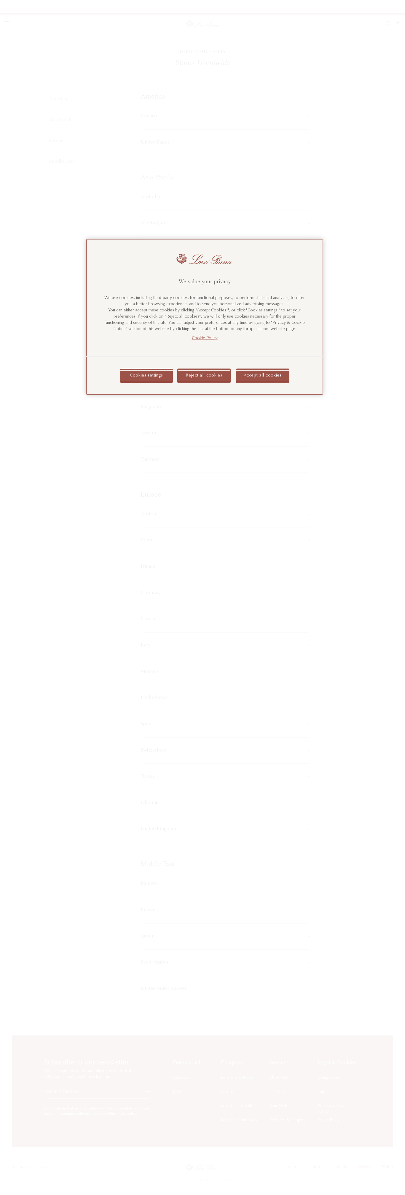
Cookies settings (146, 376)
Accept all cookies (263, 376)
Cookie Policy (205, 338)
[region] (204, 317)
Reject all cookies (204, 376)
